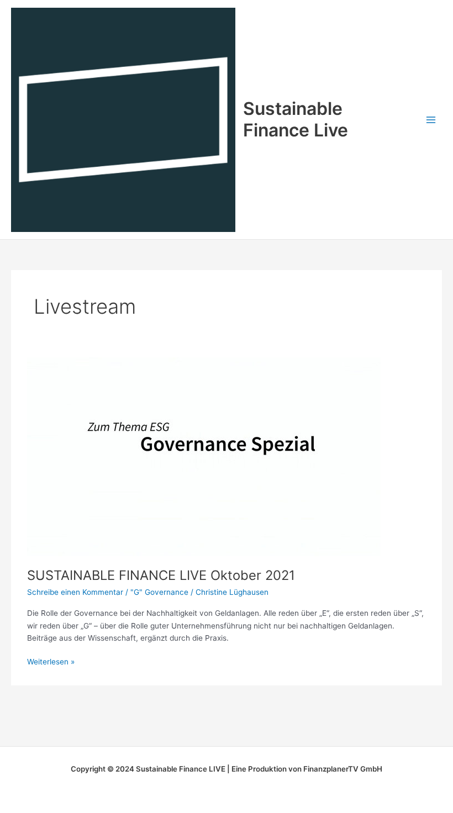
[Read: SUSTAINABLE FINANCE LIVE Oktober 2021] (204, 456)
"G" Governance (159, 592)
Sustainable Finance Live (295, 119)
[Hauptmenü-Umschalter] (431, 119)
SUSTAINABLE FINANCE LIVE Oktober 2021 (161, 575)
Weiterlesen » (51, 661)
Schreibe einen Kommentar (75, 592)
